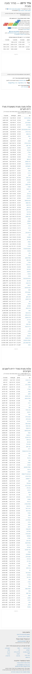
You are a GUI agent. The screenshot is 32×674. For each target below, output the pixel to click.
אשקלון (29, 221)
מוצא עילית (28, 416)
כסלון (29, 515)
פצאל (29, 432)
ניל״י (29, 584)
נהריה (29, 333)
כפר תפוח (28, 593)
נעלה (29, 591)
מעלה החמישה (27, 467)
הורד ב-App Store (22, 82)
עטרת (29, 552)
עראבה (29, 294)
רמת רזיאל (28, 508)
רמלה (29, 136)
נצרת (29, 255)
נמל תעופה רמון (27, 342)
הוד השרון (28, 209)
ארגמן (29, 526)
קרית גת (29, 212)
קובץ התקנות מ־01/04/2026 (20, 34)
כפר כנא (29, 280)
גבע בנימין (28, 419)
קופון (22, 80)
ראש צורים (28, 533)
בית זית (29, 421)
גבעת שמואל (28, 200)
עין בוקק (29, 159)
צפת (30, 310)
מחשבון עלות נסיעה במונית (14, 9)
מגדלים (29, 547)
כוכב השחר (28, 426)
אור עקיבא (28, 283)
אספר (29, 595)
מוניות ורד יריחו (24, 87)
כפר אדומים (28, 396)
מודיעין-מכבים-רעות (26, 129)
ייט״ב (29, 403)
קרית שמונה (28, 338)
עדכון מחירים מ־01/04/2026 (23, 664)
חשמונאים (28, 554)
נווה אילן (29, 487)
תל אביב (29, 198)
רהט (30, 235)
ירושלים (29, 120)
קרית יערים (28, 476)
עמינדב (29, 465)
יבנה (30, 191)
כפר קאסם (28, 202)
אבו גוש (29, 442)
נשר (30, 301)
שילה (29, 586)
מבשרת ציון (28, 122)
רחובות (29, 147)
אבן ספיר (28, 483)
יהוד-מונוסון (28, 161)
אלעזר (29, 524)
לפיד (29, 563)
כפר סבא (29, 214)
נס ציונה (29, 150)
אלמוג (29, 382)
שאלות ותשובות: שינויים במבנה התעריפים (20, 672)
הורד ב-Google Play (12, 82)
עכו (30, 329)
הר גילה (29, 501)
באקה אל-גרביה (27, 248)
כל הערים (8, 655)
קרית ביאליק (28, 315)
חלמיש (29, 597)
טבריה (29, 262)
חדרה (29, 276)
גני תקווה (28, 189)
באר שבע (28, 260)
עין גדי (29, 517)
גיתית (29, 522)
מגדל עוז (29, 531)
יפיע (30, 253)
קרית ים (29, 319)
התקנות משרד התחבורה (25, 10)
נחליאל (29, 607)
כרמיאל (29, 335)
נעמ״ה (29, 389)
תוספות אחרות (26, 29)
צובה (29, 460)
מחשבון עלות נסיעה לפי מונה (23, 634)
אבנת (29, 391)
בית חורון (28, 497)
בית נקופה (28, 428)
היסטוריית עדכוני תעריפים (24, 636)
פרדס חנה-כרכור (27, 278)
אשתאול (29, 536)
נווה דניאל (28, 510)
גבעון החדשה (28, 430)
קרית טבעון (28, 299)
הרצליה (29, 223)
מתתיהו (29, 575)
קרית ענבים (28, 437)
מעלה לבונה (28, 542)
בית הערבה (28, 380)
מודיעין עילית (28, 143)
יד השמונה (28, 478)
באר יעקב (28, 145)
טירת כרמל (28, 312)
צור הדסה (28, 568)
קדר (30, 400)
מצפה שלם (28, 423)
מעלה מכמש (28, 398)
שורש (29, 492)
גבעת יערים (28, 485)
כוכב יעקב (28, 446)
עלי (30, 570)
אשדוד (29, 186)
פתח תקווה (28, 184)
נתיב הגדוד (28, 410)
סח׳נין (29, 331)
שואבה (29, 471)
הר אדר (29, 469)
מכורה (29, 581)
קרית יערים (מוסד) (26, 451)
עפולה (29, 241)
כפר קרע (29, 269)
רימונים (29, 412)
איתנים (29, 490)
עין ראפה (28, 439)
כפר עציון (28, 540)
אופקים (29, 267)
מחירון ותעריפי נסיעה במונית (23, 662)
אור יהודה (28, 177)
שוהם (29, 141)
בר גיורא (29, 545)
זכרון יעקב (28, 296)
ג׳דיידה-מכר (28, 326)
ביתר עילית (28, 131)
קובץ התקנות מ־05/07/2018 (13, 33)
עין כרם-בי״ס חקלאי (26, 474)
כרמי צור (29, 577)
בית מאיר (28, 506)
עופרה (29, 513)
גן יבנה (29, 168)
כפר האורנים (28, 549)
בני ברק (29, 193)
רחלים (29, 600)
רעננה (29, 218)
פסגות (29, 462)
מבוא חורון (28, 556)
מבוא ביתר (28, 572)
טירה (29, 225)
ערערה (29, 274)
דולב (30, 602)
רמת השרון (28, 216)
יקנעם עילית (28, 292)
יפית (30, 453)
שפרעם (29, 306)
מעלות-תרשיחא (27, 340)
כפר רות (29, 561)
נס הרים (29, 559)
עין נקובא (28, 435)
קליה (29, 387)
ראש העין (28, 180)
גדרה (29, 154)
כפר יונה (29, 239)
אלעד (29, 170)
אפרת (29, 127)
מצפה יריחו (28, 384)
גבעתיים (29, 196)
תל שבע (29, 271)
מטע (30, 579)
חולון (29, 175)
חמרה (29, 565)
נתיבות (29, 251)
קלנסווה (29, 237)
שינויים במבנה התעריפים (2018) (22, 666)
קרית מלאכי (28, 163)
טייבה (29, 228)
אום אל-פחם (28, 287)
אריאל (29, 157)
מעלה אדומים (27, 118)
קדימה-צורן (28, 232)
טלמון (29, 604)
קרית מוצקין (28, 317)
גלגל (30, 407)
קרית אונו (28, 205)
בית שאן (29, 207)
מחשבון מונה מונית (14, 31)
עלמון (29, 393)
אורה (29, 455)
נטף (30, 494)
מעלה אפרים (28, 504)
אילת (29, 345)
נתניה (29, 244)
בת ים (29, 173)
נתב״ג (29, 152)
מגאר (29, 290)
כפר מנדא (28, 324)
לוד (30, 138)
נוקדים (29, 538)
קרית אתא (28, 308)
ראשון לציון (28, 166)
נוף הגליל (28, 264)
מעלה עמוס (28, 588)
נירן (30, 405)
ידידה (29, 448)
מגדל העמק (28, 257)
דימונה (29, 285)
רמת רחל (28, 444)
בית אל (29, 458)
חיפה (29, 303)
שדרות (29, 246)
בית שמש (28, 134)
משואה (29, 499)
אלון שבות (28, 529)
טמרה (29, 322)
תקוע (29, 481)
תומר (29, 414)
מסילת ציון (28, 520)
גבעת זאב (28, 124)
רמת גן (29, 182)
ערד (30, 230)
